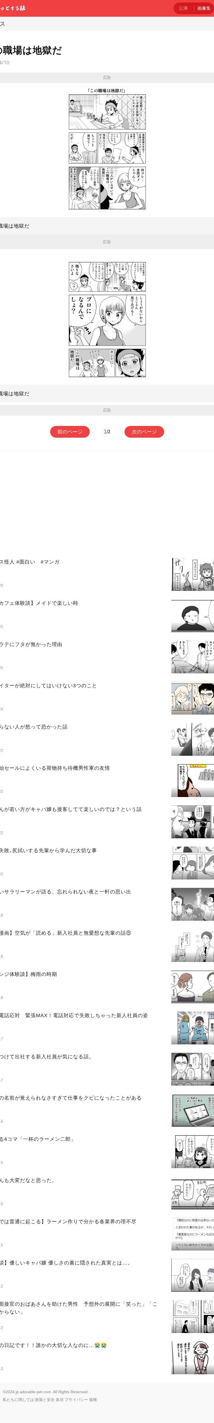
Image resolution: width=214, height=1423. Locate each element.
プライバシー (76, 1399)
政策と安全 (45, 1399)
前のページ (69, 432)
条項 (60, 1399)
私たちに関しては (18, 1399)
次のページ (144, 432)
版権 (93, 1399)
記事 (183, 8)
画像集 (204, 8)
